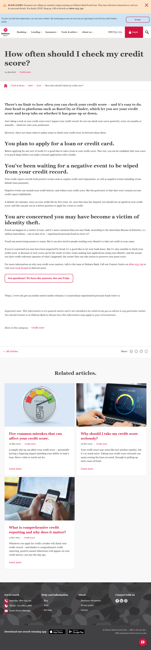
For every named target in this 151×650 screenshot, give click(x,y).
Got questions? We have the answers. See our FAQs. (39, 278)
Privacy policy (87, 605)
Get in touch (11, 594)
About (82, 594)
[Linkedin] (121, 601)
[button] (22, 32)
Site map (48, 610)
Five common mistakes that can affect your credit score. (35, 436)
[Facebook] (117, 601)
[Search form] (147, 32)
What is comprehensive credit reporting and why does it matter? (37, 529)
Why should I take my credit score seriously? (109, 436)
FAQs (46, 605)
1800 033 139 (136, 264)
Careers (84, 610)
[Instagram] (126, 601)
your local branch (19, 268)
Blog (46, 600)
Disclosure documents (91, 600)
